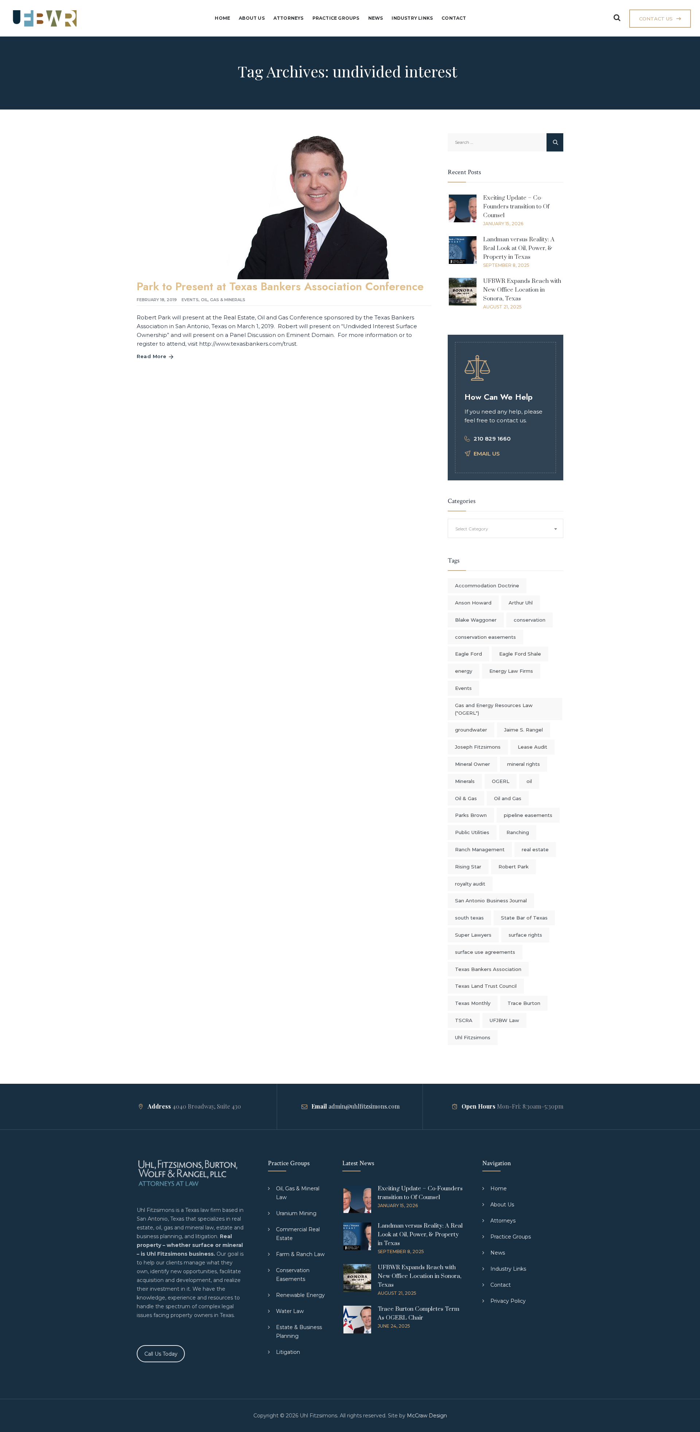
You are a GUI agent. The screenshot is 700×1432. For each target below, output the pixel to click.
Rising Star (468, 866)
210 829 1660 (492, 438)
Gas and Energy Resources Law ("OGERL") (494, 709)
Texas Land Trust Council (486, 986)
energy (463, 671)
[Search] (617, 17)
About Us (252, 18)
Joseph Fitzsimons (478, 747)
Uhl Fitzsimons (472, 1037)
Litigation (288, 1352)
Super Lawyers (473, 935)
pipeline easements (528, 815)
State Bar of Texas (524, 918)
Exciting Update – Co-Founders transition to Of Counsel (516, 206)
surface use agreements (485, 952)
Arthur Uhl (521, 603)
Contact (454, 18)
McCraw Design (427, 1415)
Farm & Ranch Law (300, 1254)
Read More (152, 356)
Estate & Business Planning (299, 1331)
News (375, 18)
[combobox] (505, 528)
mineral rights (523, 764)
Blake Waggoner (476, 620)
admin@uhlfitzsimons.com (364, 1106)
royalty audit (470, 884)
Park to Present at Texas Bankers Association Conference (280, 286)
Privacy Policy (508, 1301)
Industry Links (412, 18)
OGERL (500, 781)
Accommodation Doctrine (487, 585)
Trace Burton (524, 1003)
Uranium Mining (296, 1213)
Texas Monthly (472, 1003)
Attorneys (288, 18)
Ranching (517, 832)
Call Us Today (161, 1354)
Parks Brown (471, 815)
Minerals (465, 781)
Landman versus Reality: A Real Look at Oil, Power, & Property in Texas (519, 248)
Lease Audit (532, 747)
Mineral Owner (472, 764)
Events (190, 299)
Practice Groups (335, 18)
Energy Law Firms (511, 671)
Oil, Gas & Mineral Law (297, 1193)
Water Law (290, 1311)
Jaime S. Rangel (523, 730)
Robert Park (513, 866)
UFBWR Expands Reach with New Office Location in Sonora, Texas (522, 289)
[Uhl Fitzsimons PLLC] (43, 18)
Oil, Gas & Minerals (223, 299)
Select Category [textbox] (471, 528)
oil (529, 781)
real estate (535, 849)
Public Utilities (472, 832)
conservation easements (485, 637)
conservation (529, 620)
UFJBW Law (504, 1020)
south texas (469, 918)
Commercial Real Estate (298, 1233)
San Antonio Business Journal (491, 900)
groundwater (471, 730)
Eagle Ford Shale (520, 654)
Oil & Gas (466, 798)
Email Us (487, 453)
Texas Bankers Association (488, 969)
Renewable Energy (300, 1295)
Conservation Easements (293, 1274)
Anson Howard (473, 603)
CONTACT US (656, 19)
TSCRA (463, 1020)
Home (222, 18)
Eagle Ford (468, 654)
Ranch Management (480, 849)
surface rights (525, 935)
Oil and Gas (507, 798)
